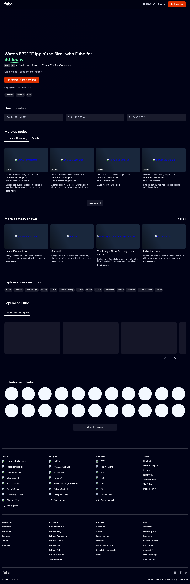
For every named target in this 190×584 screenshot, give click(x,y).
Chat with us (149, 559)
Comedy (9, 95)
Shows (9, 313)
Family (53, 290)
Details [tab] (35, 138)
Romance (131, 290)
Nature (98, 290)
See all (182, 218)
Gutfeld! (56, 251)
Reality (121, 290)
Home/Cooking (67, 290)
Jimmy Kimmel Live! (16, 251)
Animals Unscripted (17, 177)
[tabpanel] (95, 175)
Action (8, 290)
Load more (93, 203)
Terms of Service (155, 579)
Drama (44, 290)
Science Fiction (145, 290)
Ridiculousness (151, 251)
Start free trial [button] (177, 4)
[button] (26, 191)
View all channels (95, 427)
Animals (20, 95)
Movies (17, 313)
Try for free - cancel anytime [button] (21, 80)
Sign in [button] (161, 4)
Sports (159, 290)
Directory (183, 579)
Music (89, 290)
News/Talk (109, 290)
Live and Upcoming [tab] (17, 138)
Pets (29, 95)
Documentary (32, 290)
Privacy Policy (171, 579)
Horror (80, 290)
